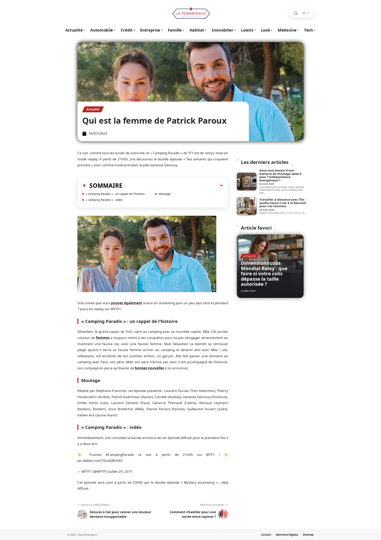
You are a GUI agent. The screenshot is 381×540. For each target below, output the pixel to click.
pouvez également (126, 303)
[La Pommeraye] (190, 13)
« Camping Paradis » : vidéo (104, 200)
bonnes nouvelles (149, 368)
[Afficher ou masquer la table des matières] (172, 185)
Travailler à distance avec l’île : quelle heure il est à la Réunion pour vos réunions (282, 202)
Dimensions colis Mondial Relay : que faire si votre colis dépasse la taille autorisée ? (264, 273)
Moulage (164, 194)
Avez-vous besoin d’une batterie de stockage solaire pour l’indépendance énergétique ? (280, 175)
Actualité (93, 109)
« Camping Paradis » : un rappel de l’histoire (115, 194)
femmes (103, 337)
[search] (295, 13)
